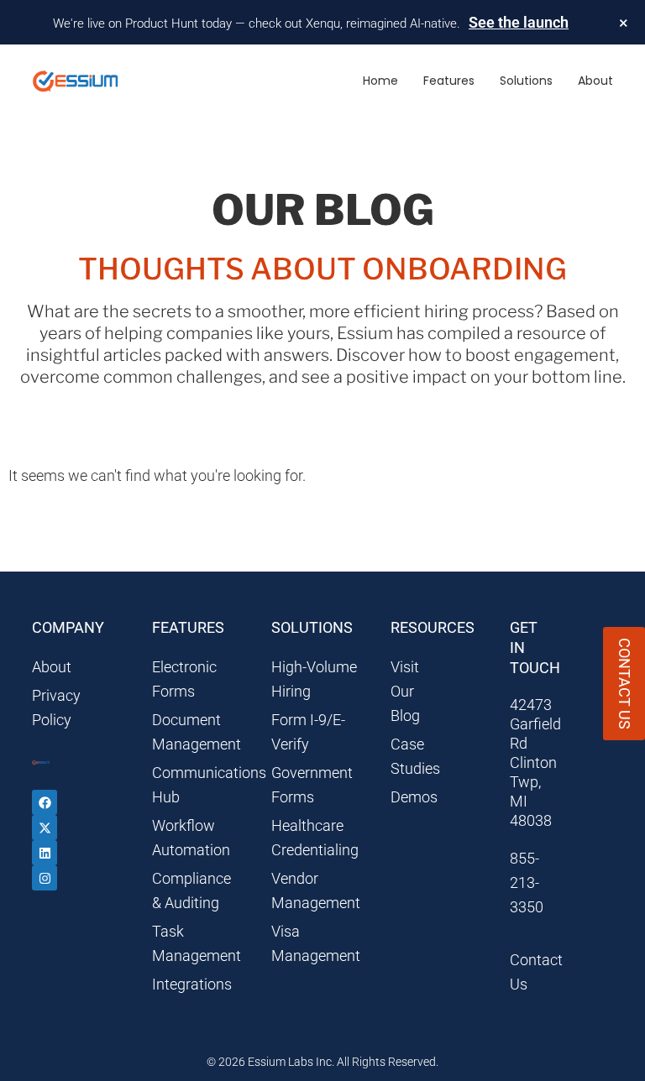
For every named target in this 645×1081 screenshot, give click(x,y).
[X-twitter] (44, 827)
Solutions (526, 80)
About (595, 80)
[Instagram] (44, 877)
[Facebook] (44, 802)
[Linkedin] (44, 852)
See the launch (519, 22)
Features (449, 80)
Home (380, 80)
